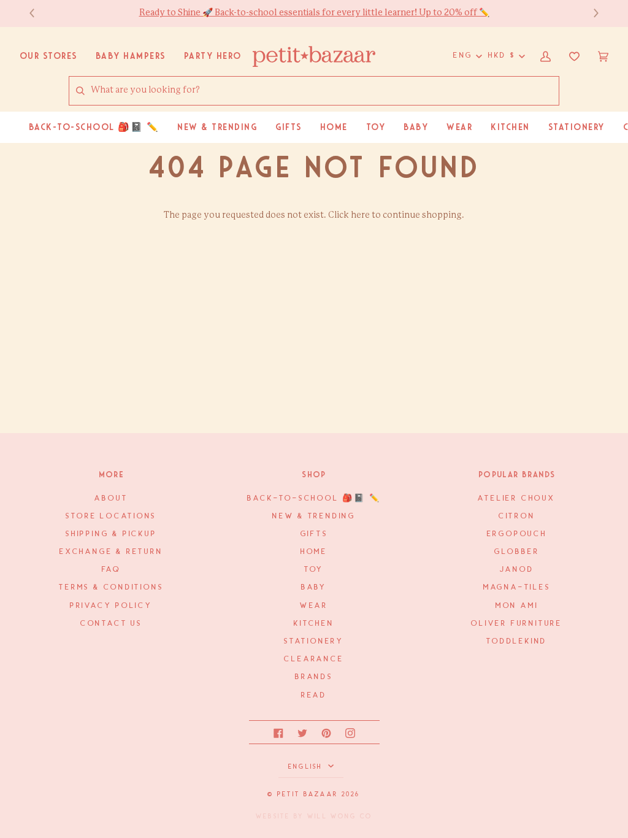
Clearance (313, 659)
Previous (38, 13)
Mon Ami (517, 606)
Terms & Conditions (111, 587)
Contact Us (111, 624)
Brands (314, 677)
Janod (517, 570)
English (307, 767)
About (111, 498)
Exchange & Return (111, 552)
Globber (517, 552)
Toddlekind (516, 641)
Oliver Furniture (516, 624)
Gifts (314, 534)
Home (314, 552)
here (360, 215)
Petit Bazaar (307, 794)
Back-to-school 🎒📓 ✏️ (313, 498)
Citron (517, 516)
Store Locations (111, 516)
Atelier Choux (516, 498)
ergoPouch (517, 534)
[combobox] (324, 90)
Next (590, 13)
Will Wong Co (339, 816)
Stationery (314, 641)
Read (314, 695)
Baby (314, 587)
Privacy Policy (111, 606)
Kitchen (314, 624)
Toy (314, 570)
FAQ (111, 570)
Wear (314, 606)
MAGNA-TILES (517, 587)
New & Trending (314, 516)
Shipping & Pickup (111, 534)
